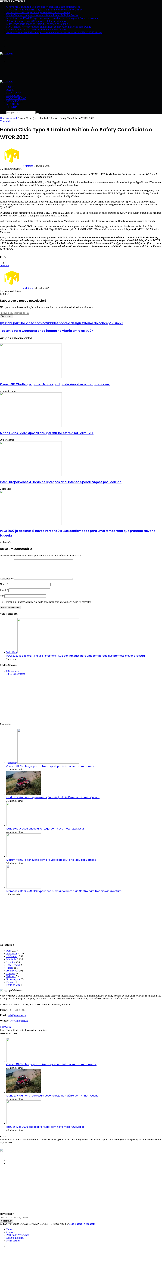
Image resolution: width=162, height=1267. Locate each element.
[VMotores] (6, 53)
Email (4, 590)
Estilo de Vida (13, 985)
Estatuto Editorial (15, 1237)
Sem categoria (13, 979)
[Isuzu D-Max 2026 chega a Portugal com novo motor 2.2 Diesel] (23, 825)
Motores (12, 104)
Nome (4, 584)
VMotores (28, 165)
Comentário (7, 578)
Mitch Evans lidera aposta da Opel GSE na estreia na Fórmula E (38, 24)
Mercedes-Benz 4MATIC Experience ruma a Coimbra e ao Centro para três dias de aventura (52, 18)
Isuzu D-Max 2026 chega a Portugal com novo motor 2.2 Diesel (38, 12)
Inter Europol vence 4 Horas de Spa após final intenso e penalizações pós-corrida (61, 482)
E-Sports (10, 982)
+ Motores (11, 956)
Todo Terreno (16, 98)
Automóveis (12, 970)
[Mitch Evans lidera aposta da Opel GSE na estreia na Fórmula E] (31, 426)
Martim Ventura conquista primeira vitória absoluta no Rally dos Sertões (42, 15)
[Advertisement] (57, 72)
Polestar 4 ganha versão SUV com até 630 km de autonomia (36, 21)
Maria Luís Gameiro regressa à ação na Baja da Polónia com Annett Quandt (44, 9)
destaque (4, 265)
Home (10, 87)
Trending (13, 107)
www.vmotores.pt (19, 1020)
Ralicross (13, 95)
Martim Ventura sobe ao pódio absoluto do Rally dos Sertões (36, 29)
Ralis (10, 89)
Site (2, 596)
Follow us (5, 1027)
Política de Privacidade (17, 1235)
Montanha (13, 92)
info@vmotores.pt (17, 1015)
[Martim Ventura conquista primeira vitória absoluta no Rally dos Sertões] (23, 856)
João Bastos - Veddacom (82, 1223)
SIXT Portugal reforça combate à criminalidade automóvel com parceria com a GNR (48, 26)
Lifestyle (10, 973)
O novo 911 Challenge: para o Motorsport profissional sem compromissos (43, 6)
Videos (9, 967)
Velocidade (14, 101)
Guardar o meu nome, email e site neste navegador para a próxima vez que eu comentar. (47, 602)
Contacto (10, 1232)
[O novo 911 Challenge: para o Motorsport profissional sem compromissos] (31, 377)
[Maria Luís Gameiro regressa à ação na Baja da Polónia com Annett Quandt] (23, 794)
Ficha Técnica (13, 1240)
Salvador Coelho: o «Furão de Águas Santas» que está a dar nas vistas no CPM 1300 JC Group (54, 32)
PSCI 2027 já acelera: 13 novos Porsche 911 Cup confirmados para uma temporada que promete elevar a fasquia (75, 656)
